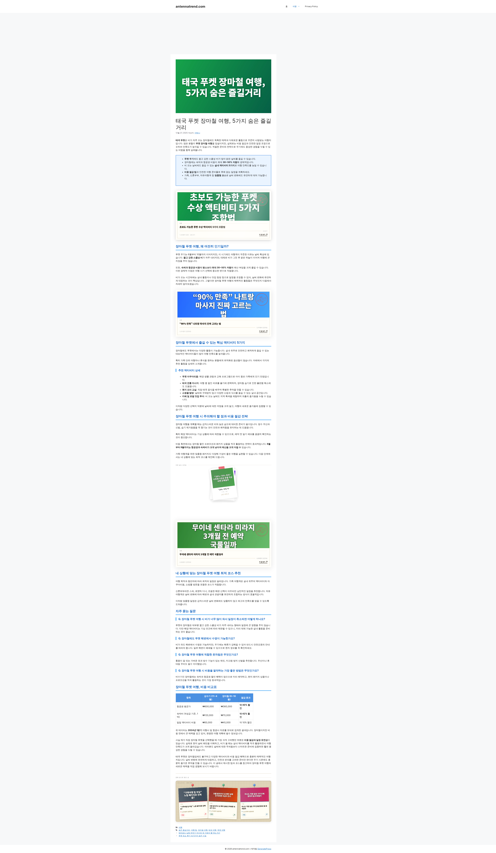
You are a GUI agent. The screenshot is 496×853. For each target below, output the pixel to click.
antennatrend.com (190, 6)
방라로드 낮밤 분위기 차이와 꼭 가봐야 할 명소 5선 (199, 833)
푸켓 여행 (221, 830)
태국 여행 (212, 830)
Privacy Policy (311, 6)
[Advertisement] (223, 33)
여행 (295, 6)
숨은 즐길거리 (184, 830)
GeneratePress (264, 849)
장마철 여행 (203, 830)
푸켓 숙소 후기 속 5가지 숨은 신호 (192, 836)
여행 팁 (194, 830)
